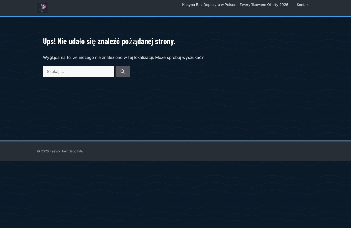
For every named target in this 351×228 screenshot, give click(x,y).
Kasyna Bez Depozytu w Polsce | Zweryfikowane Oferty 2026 (235, 4)
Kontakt (303, 4)
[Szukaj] (123, 72)
